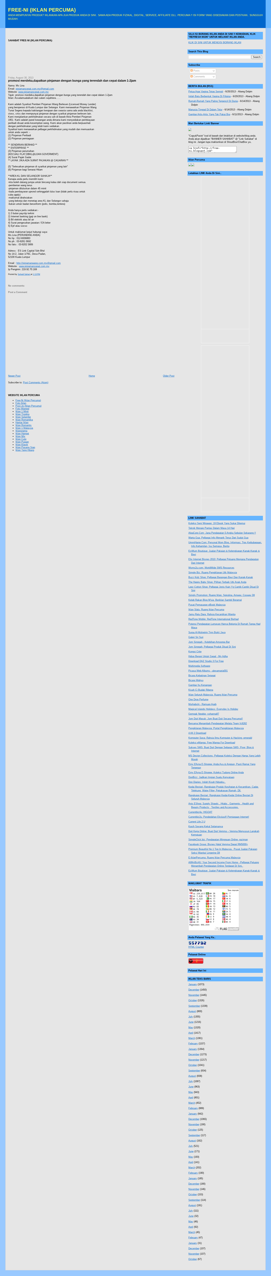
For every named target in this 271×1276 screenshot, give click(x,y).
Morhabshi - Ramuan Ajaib (202, 704)
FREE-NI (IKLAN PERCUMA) (42, 10)
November (193, 995)
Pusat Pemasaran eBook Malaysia (206, 604)
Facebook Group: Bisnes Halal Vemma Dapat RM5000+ (218, 844)
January (192, 984)
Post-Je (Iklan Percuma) (28, 406)
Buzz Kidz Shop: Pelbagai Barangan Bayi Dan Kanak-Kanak (220, 577)
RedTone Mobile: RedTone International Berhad (213, 619)
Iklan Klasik (21, 444)
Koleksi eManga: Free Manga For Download (211, 742)
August (192, 1011)
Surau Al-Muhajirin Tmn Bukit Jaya (206, 632)
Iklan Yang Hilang (24, 450)
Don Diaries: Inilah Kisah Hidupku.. (207, 782)
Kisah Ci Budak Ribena (200, 689)
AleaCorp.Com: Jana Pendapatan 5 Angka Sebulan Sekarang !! (222, 532)
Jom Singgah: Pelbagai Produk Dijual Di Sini (212, 646)
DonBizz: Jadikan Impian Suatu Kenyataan (211, 777)
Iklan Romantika (24, 419)
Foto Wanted (22, 408)
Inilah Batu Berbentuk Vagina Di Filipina (209, 96)
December (193, 989)
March (191, 1038)
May (190, 1027)
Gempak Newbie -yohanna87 (203, 713)
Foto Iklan (20, 403)
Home (92, 375)
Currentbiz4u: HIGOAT (200, 812)
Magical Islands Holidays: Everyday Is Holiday (213, 709)
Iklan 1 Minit (22, 411)
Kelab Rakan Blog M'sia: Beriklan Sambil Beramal (215, 600)
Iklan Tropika (22, 414)
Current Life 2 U (196, 821)
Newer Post (14, 375)
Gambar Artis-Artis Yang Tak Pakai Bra (209, 114)
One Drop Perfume (198, 699)
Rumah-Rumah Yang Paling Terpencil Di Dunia (213, 101)
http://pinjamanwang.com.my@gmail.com (38, 263)
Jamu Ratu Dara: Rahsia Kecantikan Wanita (211, 614)
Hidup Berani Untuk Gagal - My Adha (208, 656)
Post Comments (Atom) (35, 382)
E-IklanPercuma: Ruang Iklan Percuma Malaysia (214, 857)
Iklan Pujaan (22, 441)
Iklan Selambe (23, 417)
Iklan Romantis (23, 425)
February (193, 1043)
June (191, 1022)
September (194, 1006)
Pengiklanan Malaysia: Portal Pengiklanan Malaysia (216, 728)
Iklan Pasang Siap (25, 447)
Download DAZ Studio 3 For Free (206, 661)
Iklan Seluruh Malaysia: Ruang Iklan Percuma (212, 694)
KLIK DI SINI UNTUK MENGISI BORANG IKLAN (214, 42)
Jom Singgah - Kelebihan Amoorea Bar (209, 642)
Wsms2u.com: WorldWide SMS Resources (211, 567)
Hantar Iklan (21, 422)
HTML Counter (196, 947)
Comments (199, 76)
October (192, 1000)
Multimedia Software (199, 666)
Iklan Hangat (22, 433)
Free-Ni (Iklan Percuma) (28, 400)
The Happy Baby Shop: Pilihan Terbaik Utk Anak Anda (217, 582)
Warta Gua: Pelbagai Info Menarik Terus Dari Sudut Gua (218, 537)
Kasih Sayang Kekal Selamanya (205, 826)
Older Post (168, 375)
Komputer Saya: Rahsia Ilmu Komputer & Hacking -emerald (220, 737)
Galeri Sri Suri (195, 637)
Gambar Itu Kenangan (200, 685)
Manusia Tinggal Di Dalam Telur (205, 109)
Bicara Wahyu (195, 680)
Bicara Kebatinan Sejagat (202, 675)
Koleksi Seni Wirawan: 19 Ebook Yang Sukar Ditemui (216, 523)
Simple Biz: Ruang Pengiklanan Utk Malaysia (212, 572)
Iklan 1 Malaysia (24, 428)
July (190, 1016)
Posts (196, 70)
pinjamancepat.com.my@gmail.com (35, 88)
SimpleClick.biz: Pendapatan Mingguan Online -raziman (218, 839)
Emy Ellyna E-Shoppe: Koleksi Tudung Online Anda (216, 772)
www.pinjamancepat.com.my (33, 91)
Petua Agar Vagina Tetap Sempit (205, 91)
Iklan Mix (20, 436)
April (190, 1032)
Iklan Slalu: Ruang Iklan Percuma (206, 609)
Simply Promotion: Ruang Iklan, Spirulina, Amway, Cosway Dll (221, 595)
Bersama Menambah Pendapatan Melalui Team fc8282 (217, 723)
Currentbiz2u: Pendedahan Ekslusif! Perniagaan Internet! (218, 816)
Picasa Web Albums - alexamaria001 (208, 670)
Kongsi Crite (194, 651)
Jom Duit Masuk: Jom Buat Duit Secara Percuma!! (215, 718)
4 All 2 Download (197, 733)
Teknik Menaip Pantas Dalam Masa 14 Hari (211, 528)
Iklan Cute (20, 439)
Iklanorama (21, 430)
